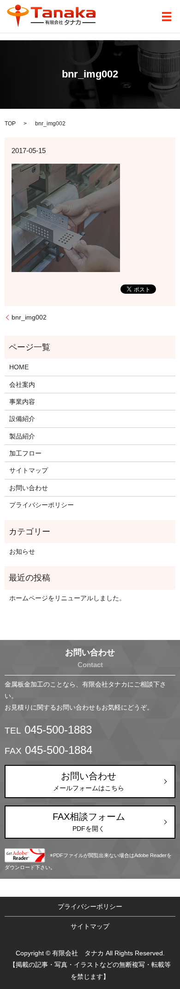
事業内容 (22, 401)
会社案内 (22, 384)
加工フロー (25, 453)
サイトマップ (28, 470)
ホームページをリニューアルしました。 (67, 598)
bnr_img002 (29, 317)
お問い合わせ (28, 488)
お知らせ (22, 551)
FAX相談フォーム (89, 821)
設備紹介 (22, 418)
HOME (19, 367)
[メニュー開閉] (166, 16)
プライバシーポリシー (41, 505)
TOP (10, 123)
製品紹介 (22, 436)
